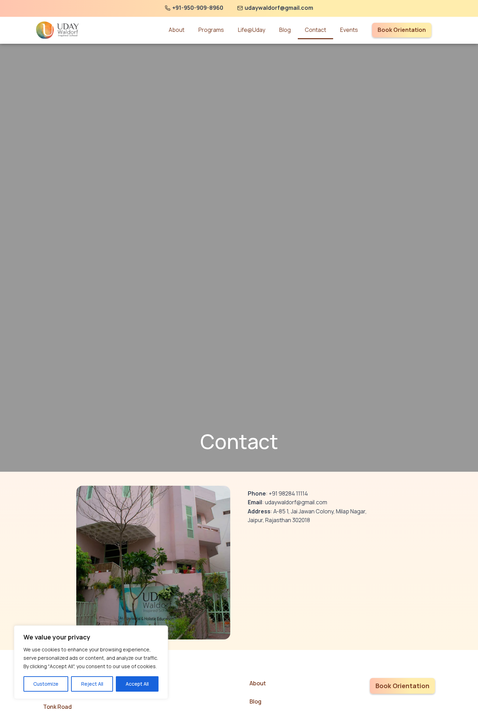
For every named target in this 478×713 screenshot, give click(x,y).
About (176, 30)
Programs (211, 30)
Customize (45, 683)
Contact (315, 30)
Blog (285, 30)
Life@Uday (251, 30)
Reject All (92, 683)
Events (349, 30)
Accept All (137, 683)
